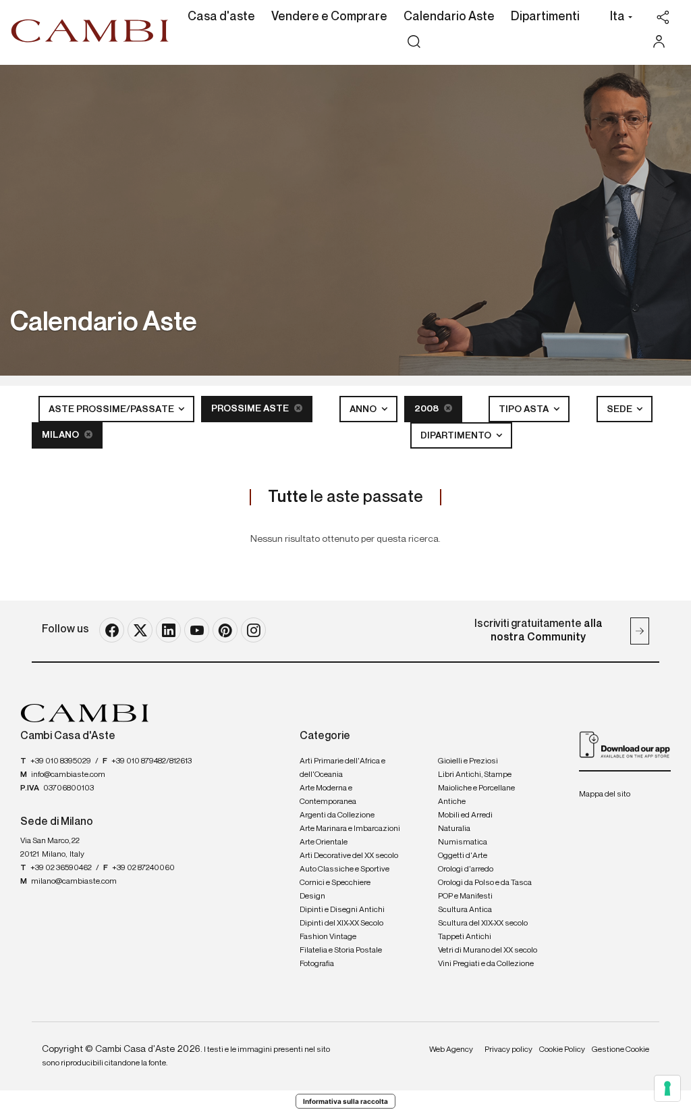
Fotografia (317, 964)
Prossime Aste (251, 408)
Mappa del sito (604, 794)
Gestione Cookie (620, 1050)
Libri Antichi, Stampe (475, 775)
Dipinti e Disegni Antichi (342, 910)
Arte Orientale (324, 842)
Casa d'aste (221, 17)
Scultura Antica (465, 910)
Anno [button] (364, 409)
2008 (427, 408)
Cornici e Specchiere (335, 883)
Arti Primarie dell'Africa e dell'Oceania (342, 768)
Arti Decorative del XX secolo (349, 856)
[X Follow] (140, 629)
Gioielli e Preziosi (468, 761)
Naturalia (454, 829)
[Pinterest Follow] (225, 629)
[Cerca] (414, 41)
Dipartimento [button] (456, 435)
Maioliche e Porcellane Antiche (476, 795)
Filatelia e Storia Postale (341, 950)
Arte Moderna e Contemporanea (328, 795)
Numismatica (462, 842)
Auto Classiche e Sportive (344, 869)
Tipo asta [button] (525, 409)
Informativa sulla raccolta (345, 1101)
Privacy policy (508, 1050)
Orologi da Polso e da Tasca (485, 883)
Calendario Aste (449, 17)
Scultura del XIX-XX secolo (483, 923)
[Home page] (90, 30)
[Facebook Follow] (111, 629)
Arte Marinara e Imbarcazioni (350, 829)
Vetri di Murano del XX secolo (487, 950)
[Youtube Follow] (196, 629)
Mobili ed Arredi (465, 815)
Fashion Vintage (328, 937)
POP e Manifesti (465, 896)
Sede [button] (620, 409)
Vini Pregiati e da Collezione (486, 964)
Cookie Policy (562, 1050)
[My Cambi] (662, 41)
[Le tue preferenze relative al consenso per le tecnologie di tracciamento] (667, 1088)
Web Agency (451, 1050)
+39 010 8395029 (60, 761)
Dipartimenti (545, 17)
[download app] (625, 744)
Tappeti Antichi (464, 937)
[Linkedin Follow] (168, 629)
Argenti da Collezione (337, 815)
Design (312, 896)
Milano (61, 435)
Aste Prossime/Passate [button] (112, 409)
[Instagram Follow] (253, 629)
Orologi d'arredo (465, 869)
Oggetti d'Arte (462, 856)
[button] (617, 18)
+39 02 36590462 (61, 868)
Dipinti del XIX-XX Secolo (341, 923)
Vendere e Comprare (329, 17)
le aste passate (345, 497)
